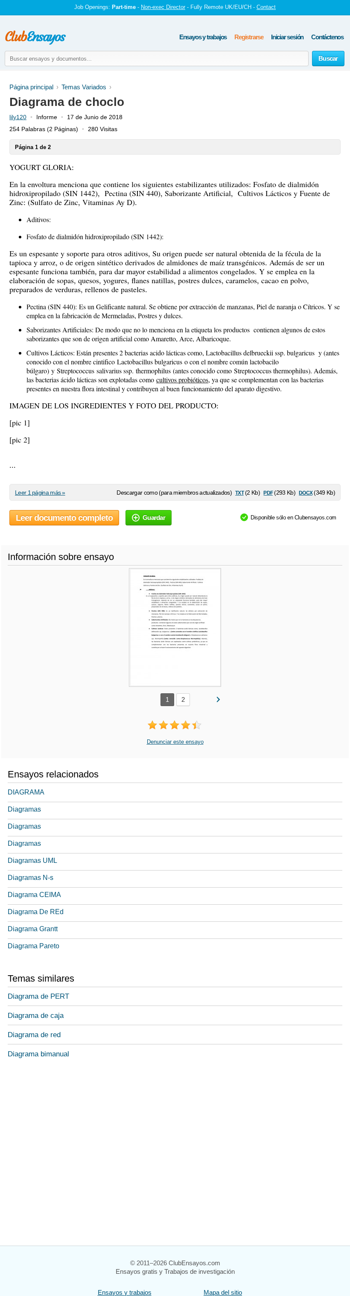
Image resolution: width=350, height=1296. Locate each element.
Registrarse (248, 37)
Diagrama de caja (36, 1016)
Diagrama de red (34, 1035)
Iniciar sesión (287, 37)
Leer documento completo (64, 517)
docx (305, 492)
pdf (267, 492)
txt (239, 492)
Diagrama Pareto (33, 946)
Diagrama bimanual (38, 1054)
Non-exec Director (163, 7)
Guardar (154, 517)
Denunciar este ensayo (175, 742)
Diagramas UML (32, 860)
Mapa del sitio (223, 1292)
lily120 (17, 117)
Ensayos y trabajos (203, 37)
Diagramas (24, 809)
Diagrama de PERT (38, 996)
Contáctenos (327, 37)
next (218, 699)
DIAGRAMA (26, 792)
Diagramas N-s (30, 877)
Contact (266, 7)
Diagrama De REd (36, 911)
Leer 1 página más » (40, 492)
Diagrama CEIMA (34, 894)
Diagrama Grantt (33, 928)
